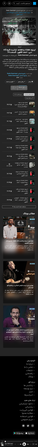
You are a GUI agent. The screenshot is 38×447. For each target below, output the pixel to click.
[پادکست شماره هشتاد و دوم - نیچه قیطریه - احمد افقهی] (32, 182)
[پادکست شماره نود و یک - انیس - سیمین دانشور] (32, 113)
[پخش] (24, 444)
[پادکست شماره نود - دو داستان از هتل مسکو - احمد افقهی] (32, 121)
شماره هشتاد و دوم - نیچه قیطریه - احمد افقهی (22, 182)
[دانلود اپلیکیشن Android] (18, 433)
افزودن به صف (9, 82)
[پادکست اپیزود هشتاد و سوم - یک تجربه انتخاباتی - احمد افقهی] (32, 174)
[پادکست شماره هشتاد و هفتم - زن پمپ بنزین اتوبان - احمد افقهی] (32, 139)
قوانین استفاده (26, 416)
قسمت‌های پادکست (29, 94)
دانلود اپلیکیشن (26, 403)
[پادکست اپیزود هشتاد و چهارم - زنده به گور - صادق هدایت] (32, 165)
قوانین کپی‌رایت (26, 410)
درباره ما (29, 364)
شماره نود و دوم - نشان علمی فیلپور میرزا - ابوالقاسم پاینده (21, 104)
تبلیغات (29, 370)
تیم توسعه (28, 388)
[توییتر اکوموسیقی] (28, 425)
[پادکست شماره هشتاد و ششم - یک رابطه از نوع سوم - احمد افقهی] (32, 147)
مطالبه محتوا (27, 413)
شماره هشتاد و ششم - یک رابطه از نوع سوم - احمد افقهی (21, 147)
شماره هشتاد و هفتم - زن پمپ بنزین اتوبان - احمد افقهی (21, 139)
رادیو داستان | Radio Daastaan (16, 73)
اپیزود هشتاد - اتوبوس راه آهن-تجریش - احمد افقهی (21, 200)
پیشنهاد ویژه (29, 98)
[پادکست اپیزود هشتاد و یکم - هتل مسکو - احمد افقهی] (32, 191)
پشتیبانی (29, 407)
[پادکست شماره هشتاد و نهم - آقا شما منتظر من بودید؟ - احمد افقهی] (32, 130)
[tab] (23, 88)
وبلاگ (30, 376)
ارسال (29, 82)
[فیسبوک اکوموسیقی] (23, 425)
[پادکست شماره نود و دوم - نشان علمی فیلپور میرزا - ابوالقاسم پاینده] (32, 104)
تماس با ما (28, 367)
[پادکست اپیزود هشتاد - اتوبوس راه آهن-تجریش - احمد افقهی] (32, 200)
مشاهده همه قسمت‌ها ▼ (19, 207)
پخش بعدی (21, 82)
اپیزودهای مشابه (18, 94)
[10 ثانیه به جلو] (28, 444)
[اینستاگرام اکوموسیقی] (32, 425)
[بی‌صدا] (36, 444)
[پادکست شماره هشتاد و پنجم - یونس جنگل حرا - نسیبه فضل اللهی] (32, 156)
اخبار (31, 391)
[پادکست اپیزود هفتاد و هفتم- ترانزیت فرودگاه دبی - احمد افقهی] (2, 444)
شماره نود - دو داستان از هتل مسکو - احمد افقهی (21, 121)
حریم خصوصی (27, 419)
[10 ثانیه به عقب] (21, 444)
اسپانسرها (28, 395)
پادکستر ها (28, 385)
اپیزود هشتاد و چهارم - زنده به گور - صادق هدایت (21, 165)
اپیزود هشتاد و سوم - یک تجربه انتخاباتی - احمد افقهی (21, 174)
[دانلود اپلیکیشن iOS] (30, 433)
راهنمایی (29, 373)
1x (33, 444)
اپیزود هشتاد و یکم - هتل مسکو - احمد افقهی (22, 191)
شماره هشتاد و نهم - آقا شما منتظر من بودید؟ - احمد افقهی (22, 130)
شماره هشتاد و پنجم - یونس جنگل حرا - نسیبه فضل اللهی (21, 156)
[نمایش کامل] (15, 444)
